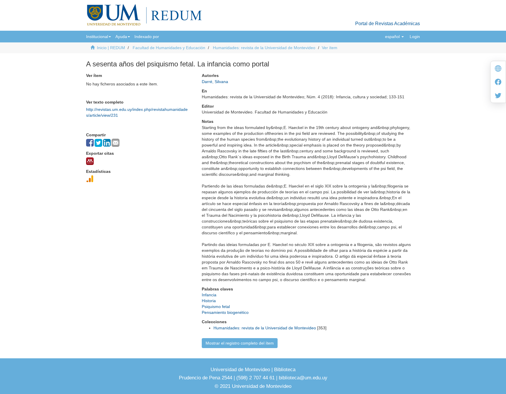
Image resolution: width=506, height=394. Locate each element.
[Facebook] (498, 83)
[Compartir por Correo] (115, 143)
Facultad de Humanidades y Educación (169, 47)
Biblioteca (284, 369)
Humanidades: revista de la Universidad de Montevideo (264, 47)
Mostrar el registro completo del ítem (240, 343)
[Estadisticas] (90, 178)
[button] (98, 36)
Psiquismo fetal (216, 306)
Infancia (209, 295)
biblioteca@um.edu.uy (303, 378)
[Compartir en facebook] (90, 143)
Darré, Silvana (215, 81)
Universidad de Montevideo (241, 369)
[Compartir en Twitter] (98, 143)
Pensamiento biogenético (225, 312)
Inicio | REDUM (111, 47)
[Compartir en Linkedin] (107, 143)
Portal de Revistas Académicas (387, 23)
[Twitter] (498, 96)
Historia (209, 300)
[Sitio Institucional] (498, 69)
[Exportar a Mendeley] (90, 161)
